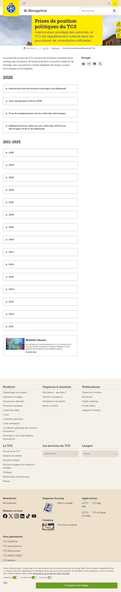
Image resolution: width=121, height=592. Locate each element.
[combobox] (60, 453)
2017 (11, 252)
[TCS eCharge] (86, 512)
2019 (11, 227)
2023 (11, 177)
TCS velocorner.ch (12, 546)
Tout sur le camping (67, 525)
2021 (11, 202)
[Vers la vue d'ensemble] (95, 48)
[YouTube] (34, 515)
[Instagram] (16, 515)
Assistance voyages (13, 397)
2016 (11, 264)
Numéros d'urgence (52, 397)
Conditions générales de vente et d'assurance (20, 430)
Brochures (87, 397)
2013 (11, 301)
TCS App (96, 503)
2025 (11, 152)
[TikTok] (28, 515)
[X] (11, 515)
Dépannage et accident (15, 392)
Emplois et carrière (12, 455)
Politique (7, 472)
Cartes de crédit (11, 410)
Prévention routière (92, 392)
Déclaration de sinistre (53, 401)
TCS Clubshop (10, 541)
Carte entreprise (11, 423)
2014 (11, 289)
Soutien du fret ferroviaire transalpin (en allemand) (37, 88)
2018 (11, 239)
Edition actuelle (65, 503)
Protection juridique (13, 405)
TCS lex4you (9, 560)
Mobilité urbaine (36, 340)
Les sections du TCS (56, 445)
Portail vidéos (89, 405)
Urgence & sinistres (114, 3)
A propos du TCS (11, 451)
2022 (11, 190)
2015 (11, 277)
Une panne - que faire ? (54, 392)
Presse (6, 481)
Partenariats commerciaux (16, 476)
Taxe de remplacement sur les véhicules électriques (37, 113)
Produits (9, 387)
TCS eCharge (99, 512)
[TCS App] (85, 503)
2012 (11, 314)
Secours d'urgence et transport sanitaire (18, 466)
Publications (91, 387)
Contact (108, 3)
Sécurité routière (11, 460)
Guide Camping (90, 401)
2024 (11, 165)
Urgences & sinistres (56, 387)
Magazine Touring (91, 410)
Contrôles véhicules (13, 419)
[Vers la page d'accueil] (11, 8)
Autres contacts (50, 405)
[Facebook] (5, 515)
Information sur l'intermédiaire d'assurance (18, 437)
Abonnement (9, 503)
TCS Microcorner (11, 551)
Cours (6, 414)
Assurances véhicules (13, 401)
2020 (11, 214)
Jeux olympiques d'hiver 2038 (25, 101)
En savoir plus (31, 352)
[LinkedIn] (22, 515)
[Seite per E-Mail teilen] (89, 64)
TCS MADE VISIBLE (12, 555)
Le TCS (7, 445)
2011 (11, 326)
